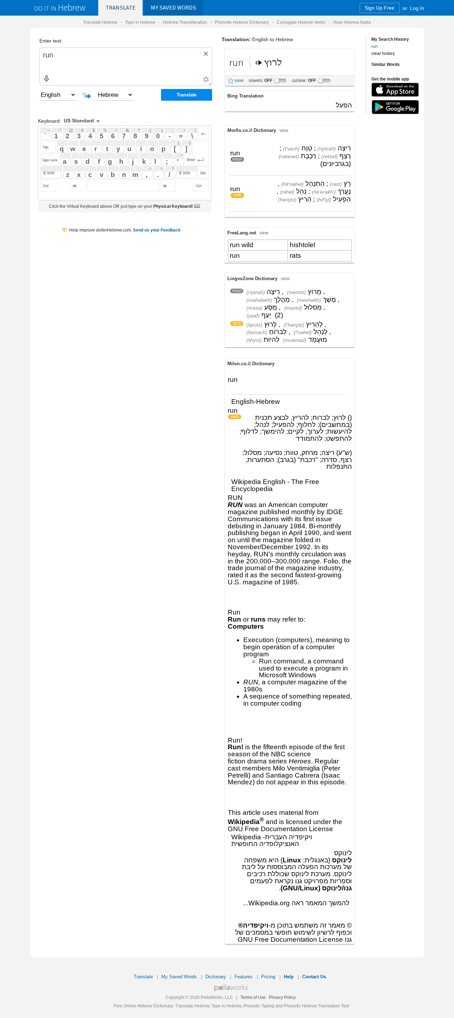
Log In (417, 8)
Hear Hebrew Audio (352, 22)
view (283, 130)
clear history (383, 53)
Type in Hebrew (140, 22)
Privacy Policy (282, 997)
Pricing (268, 976)
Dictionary (215, 976)
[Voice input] (46, 78)
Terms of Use (253, 997)
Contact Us (314, 976)
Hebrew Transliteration (185, 22)
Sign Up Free (379, 8)
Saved (173, 7)
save (239, 80)
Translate (120, 7)
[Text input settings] (205, 79)
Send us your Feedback (157, 230)
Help (289, 976)
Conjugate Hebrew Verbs (301, 22)
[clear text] (205, 54)
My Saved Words (179, 976)
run (374, 46)
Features (243, 976)
